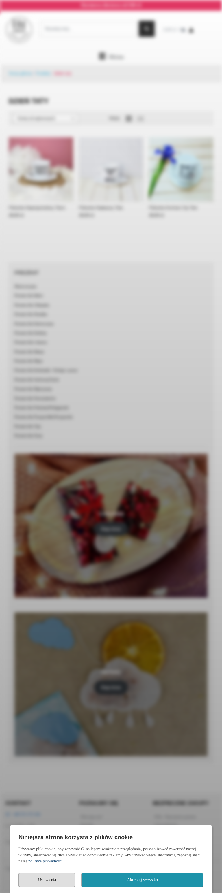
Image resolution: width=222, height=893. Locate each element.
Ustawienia (47, 880)
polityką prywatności (45, 861)
